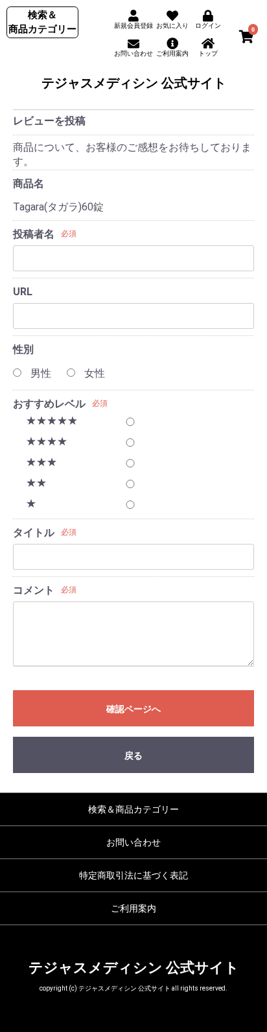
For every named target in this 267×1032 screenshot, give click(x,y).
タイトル (33, 532)
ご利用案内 (133, 908)
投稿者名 (33, 234)
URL (22, 292)
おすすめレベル (49, 404)
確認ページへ (133, 709)
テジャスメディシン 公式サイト (133, 83)
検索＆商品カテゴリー (133, 809)
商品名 (28, 183)
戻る (133, 755)
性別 (23, 349)
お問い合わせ (133, 842)
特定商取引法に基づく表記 (133, 875)
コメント (33, 590)
